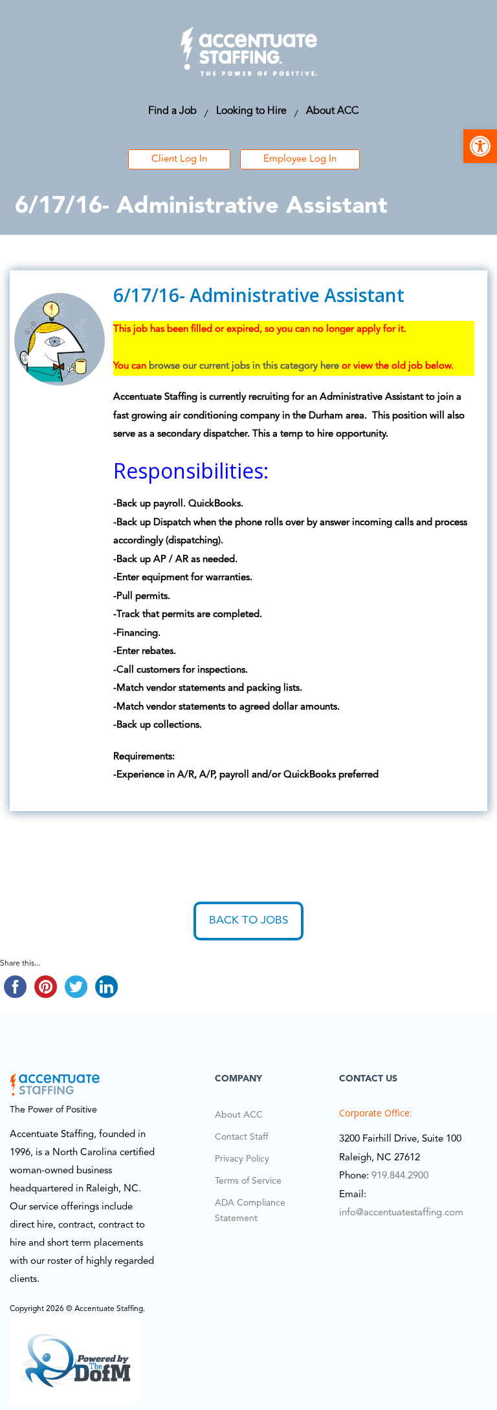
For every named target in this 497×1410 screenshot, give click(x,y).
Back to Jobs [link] (248, 920)
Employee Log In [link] (300, 159)
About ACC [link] (332, 111)
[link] (480, 146)
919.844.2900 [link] (399, 1176)
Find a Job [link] (172, 111)
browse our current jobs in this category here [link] (244, 366)
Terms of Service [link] (248, 1181)
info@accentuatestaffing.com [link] (401, 1213)
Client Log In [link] (179, 159)
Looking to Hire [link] (251, 111)
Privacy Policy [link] (242, 1159)
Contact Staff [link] (241, 1137)
